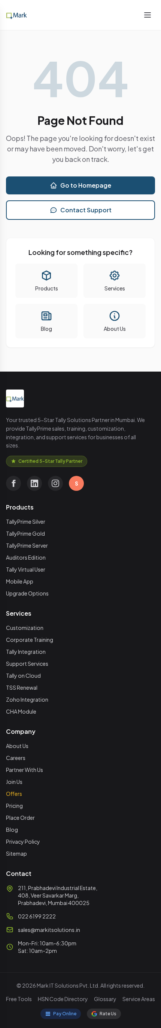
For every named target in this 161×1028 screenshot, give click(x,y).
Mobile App (19, 581)
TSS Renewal (21, 687)
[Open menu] (147, 14)
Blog (12, 829)
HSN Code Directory (63, 998)
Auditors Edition (26, 557)
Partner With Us (24, 769)
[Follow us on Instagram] (55, 483)
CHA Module (21, 711)
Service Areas (138, 998)
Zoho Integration (27, 699)
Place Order (20, 817)
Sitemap (16, 853)
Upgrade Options (27, 593)
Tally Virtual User (25, 569)
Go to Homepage (85, 185)
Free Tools (19, 998)
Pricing (14, 805)
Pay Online (64, 1013)
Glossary (105, 998)
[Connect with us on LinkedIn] (34, 483)
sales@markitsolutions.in (49, 929)
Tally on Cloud (23, 675)
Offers (14, 793)
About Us (17, 745)
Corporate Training (29, 639)
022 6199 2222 (37, 916)
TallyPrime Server (27, 545)
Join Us (14, 781)
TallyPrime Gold (25, 533)
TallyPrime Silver (25, 521)
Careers (15, 757)
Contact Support (86, 210)
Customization (24, 627)
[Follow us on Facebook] (13, 483)
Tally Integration (26, 651)
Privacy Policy (23, 841)
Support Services (27, 663)
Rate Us (108, 1013)
